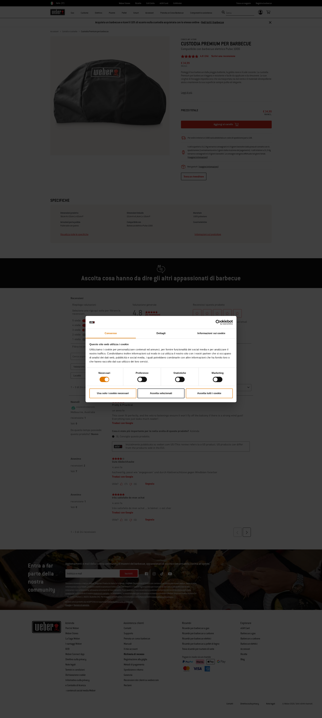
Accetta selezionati (161, 393)
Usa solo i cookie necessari (113, 393)
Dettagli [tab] (161, 333)
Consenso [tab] (111, 333)
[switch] (142, 379)
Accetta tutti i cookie (209, 393)
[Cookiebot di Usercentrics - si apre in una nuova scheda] (218, 322)
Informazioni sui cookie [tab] (211, 333)
